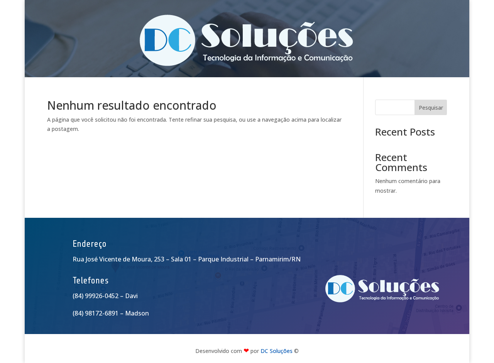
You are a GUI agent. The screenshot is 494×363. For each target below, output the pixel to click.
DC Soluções (277, 351)
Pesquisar (431, 107)
